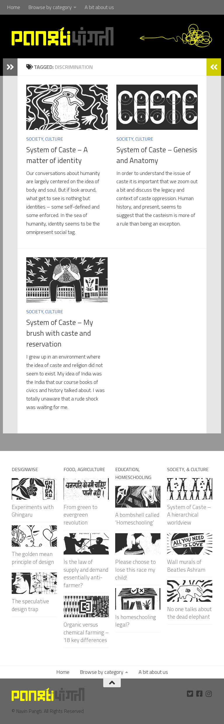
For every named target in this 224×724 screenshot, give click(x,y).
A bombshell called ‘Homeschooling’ (137, 518)
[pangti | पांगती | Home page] (63, 36)
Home (13, 7)
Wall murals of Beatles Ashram (186, 565)
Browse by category (50, 7)
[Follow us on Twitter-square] (190, 693)
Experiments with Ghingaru (33, 511)
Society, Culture (44, 138)
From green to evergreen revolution (80, 515)
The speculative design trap (30, 605)
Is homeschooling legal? (135, 621)
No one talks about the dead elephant (189, 613)
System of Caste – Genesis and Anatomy (156, 155)
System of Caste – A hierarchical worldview (189, 515)
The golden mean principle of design (33, 558)
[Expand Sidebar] (10, 67)
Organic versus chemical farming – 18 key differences (86, 632)
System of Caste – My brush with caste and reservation (59, 333)
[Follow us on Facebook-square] (199, 693)
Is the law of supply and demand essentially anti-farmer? (86, 573)
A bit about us (99, 7)
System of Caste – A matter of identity (57, 155)
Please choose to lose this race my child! (135, 569)
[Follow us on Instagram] (208, 693)
